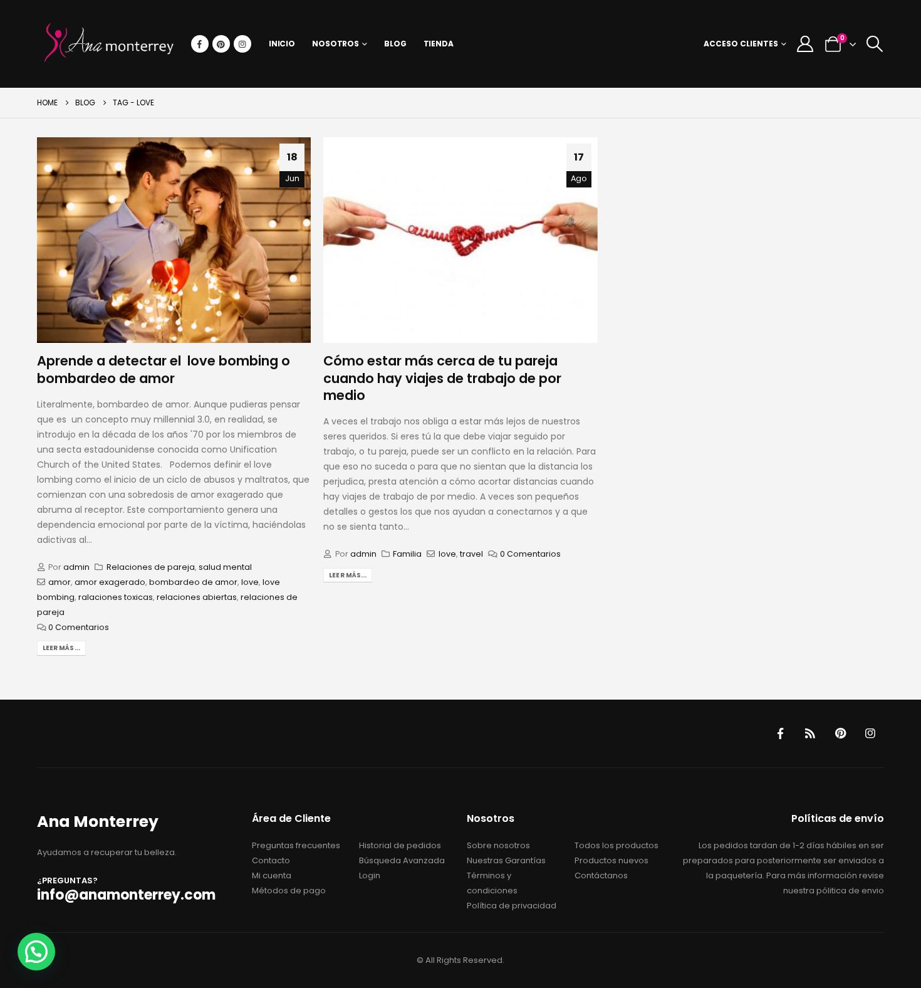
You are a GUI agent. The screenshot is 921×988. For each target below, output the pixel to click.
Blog (395, 43)
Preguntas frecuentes (296, 845)
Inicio (282, 43)
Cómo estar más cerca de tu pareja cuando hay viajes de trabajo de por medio (442, 378)
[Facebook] (200, 44)
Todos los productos (616, 845)
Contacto (271, 860)
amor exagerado (110, 582)
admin (76, 567)
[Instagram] (242, 44)
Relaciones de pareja (151, 567)
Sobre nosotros (498, 845)
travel (471, 554)
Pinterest (840, 733)
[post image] (174, 240)
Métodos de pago (289, 890)
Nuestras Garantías (506, 860)
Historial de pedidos (400, 845)
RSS (810, 733)
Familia (407, 554)
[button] (874, 44)
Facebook (780, 733)
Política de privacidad (511, 906)
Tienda (439, 43)
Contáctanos (601, 875)
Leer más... (61, 648)
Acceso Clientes (741, 43)
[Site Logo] (109, 44)
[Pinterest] (221, 44)
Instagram (870, 733)
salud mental (225, 567)
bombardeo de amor (193, 582)
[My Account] (804, 44)
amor (59, 582)
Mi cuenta (271, 875)
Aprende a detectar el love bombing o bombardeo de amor (163, 369)
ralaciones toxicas (115, 597)
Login (369, 875)
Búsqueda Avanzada (402, 860)
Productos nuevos (611, 860)
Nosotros (335, 43)
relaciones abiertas (197, 597)
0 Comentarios (78, 627)
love (250, 582)
